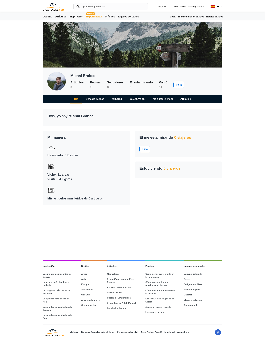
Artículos (60, 16)
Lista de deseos (95, 99)
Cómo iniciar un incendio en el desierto (160, 292)
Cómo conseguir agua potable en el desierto (157, 283)
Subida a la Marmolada (119, 298)
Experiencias (94, 16)
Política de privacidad (127, 332)
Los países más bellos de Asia (56, 300)
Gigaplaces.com (53, 6)
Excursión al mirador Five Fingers (120, 280)
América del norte (90, 300)
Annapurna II (190, 305)
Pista (179, 84)
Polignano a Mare (193, 284)
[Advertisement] (20, 73)
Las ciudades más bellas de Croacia (57, 308)
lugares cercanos (128, 16)
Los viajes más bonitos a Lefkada (56, 283)
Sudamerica (87, 289)
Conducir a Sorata (116, 308)
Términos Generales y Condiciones (97, 332)
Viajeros (162, 6)
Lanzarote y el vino (155, 312)
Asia (83, 279)
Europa (85, 284)
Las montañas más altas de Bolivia (57, 275)
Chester (188, 294)
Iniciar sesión (179, 6)
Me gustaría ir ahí (163, 99)
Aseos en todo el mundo (158, 307)
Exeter (187, 279)
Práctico (110, 16)
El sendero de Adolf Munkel (121, 303)
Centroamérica (88, 305)
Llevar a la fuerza (193, 300)
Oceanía (85, 294)
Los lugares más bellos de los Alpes (56, 292)
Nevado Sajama (192, 289)
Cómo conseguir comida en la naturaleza (159, 275)
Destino (47, 16)
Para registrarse (196, 6)
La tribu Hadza (114, 292)
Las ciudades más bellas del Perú (58, 316)
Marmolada (113, 274)
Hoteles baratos (214, 16)
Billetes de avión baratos (191, 16)
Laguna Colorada (193, 274)
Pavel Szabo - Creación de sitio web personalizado (165, 332)
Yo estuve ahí (137, 99)
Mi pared (117, 99)
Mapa (172, 16)
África (84, 274)
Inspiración (76, 16)
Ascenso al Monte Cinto (119, 287)
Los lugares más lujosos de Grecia (159, 300)
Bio (76, 99)
